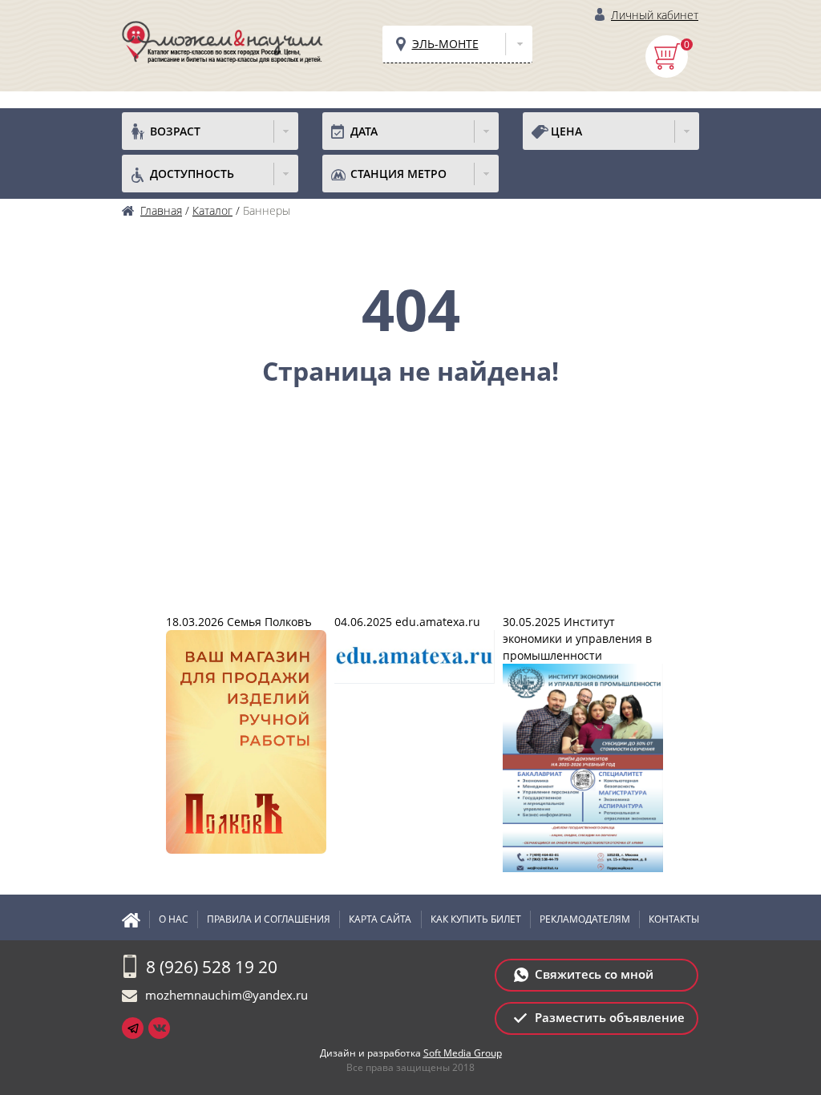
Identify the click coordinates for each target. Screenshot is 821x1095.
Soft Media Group (462, 1053)
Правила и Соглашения (268, 919)
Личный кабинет (654, 15)
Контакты (674, 919)
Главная (135, 919)
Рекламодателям (585, 919)
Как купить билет (476, 919)
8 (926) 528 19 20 (211, 967)
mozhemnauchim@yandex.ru (226, 995)
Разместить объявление (610, 1017)
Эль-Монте (445, 43)
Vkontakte (159, 1028)
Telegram (133, 1028)
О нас (173, 919)
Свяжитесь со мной (594, 974)
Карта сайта (380, 919)
